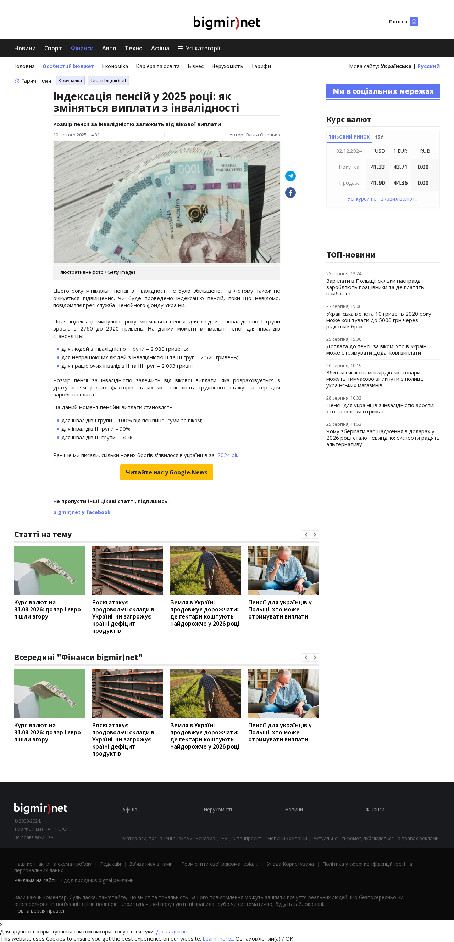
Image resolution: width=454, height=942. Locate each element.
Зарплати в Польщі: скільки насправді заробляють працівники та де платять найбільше (375, 287)
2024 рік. (228, 454)
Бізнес (196, 65)
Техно (134, 48)
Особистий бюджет (68, 65)
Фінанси (82, 48)
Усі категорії (203, 48)
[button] (306, 534)
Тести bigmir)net (108, 80)
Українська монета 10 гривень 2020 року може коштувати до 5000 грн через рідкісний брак (378, 320)
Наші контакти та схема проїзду (53, 864)
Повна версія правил (39, 910)
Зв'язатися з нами (151, 864)
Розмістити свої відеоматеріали (220, 864)
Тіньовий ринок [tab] (349, 137)
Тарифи (261, 65)
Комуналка (70, 80)
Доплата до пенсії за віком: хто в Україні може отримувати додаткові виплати (377, 349)
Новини (25, 48)
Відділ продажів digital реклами (96, 880)
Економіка (115, 65)
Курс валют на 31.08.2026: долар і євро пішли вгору (47, 609)
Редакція (110, 864)
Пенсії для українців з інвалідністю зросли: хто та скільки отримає (380, 408)
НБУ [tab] (378, 137)
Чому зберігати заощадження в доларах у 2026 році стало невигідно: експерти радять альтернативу (383, 437)
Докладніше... (173, 931)
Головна (24, 65)
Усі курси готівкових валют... (383, 198)
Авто (109, 48)
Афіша (160, 48)
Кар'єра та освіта (158, 65)
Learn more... (218, 938)
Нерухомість (227, 65)
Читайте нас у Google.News (166, 472)
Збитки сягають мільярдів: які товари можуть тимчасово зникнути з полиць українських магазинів (375, 379)
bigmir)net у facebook (82, 512)
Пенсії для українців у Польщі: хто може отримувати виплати (280, 609)
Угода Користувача (290, 864)
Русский (428, 65)
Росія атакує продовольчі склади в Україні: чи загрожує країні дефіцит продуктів (123, 616)
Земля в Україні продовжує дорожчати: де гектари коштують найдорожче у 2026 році (204, 612)
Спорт (53, 48)
